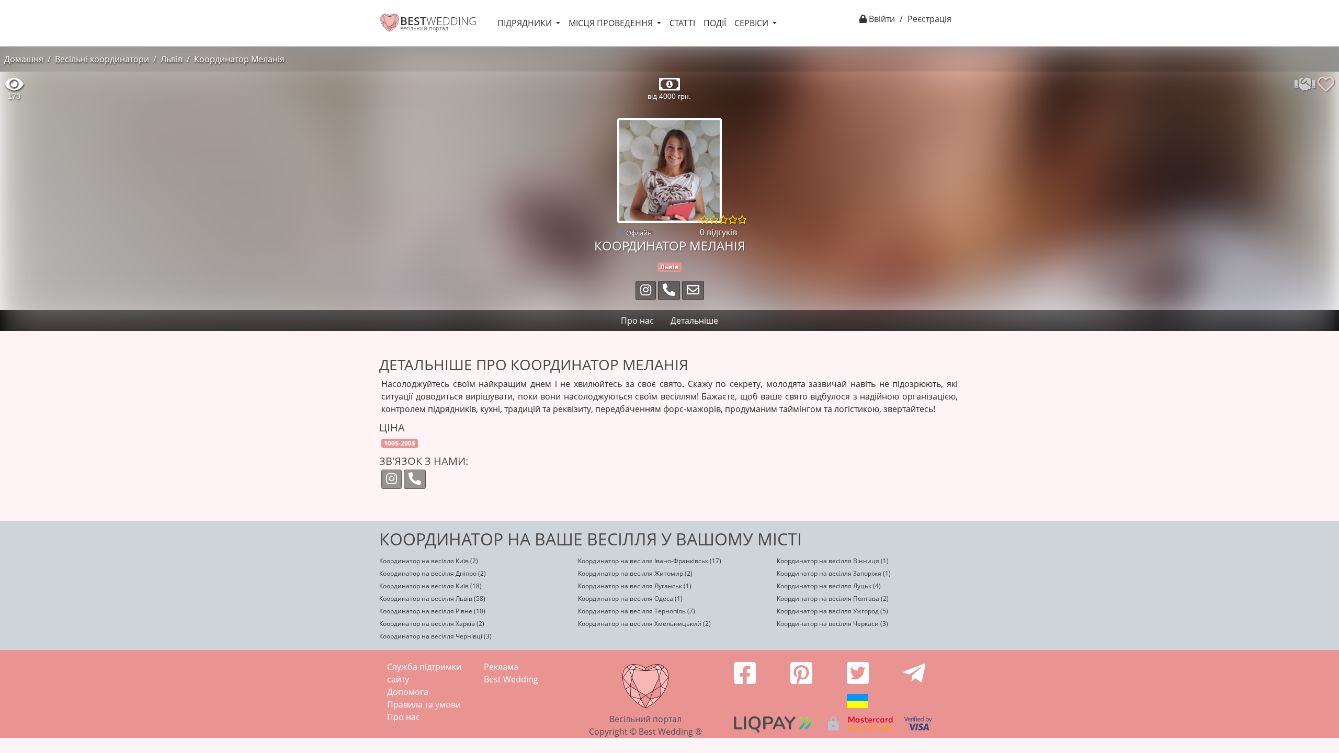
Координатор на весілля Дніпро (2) (432, 573)
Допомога (407, 692)
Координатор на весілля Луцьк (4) (829, 585)
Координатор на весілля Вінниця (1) (833, 560)
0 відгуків (718, 232)
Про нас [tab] (637, 320)
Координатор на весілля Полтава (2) (833, 598)
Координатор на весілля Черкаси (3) (832, 623)
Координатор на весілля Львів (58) (432, 598)
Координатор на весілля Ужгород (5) (832, 611)
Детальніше (694, 320)
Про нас (403, 717)
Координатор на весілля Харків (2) (431, 623)
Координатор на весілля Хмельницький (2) (644, 623)
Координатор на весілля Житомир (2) (635, 573)
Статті (682, 23)
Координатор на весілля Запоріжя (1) (834, 573)
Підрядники (525, 23)
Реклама (501, 666)
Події (714, 23)
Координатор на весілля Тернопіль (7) (636, 611)
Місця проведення (612, 23)
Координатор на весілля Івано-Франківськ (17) (649, 560)
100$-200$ (399, 443)
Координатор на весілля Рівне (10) (432, 611)
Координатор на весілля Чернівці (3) (435, 636)
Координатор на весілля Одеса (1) (630, 598)
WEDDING (438, 21)
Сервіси (752, 23)
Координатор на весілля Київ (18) (430, 585)
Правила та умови (424, 704)
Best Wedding (511, 679)
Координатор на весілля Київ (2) (428, 560)
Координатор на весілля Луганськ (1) (634, 585)
